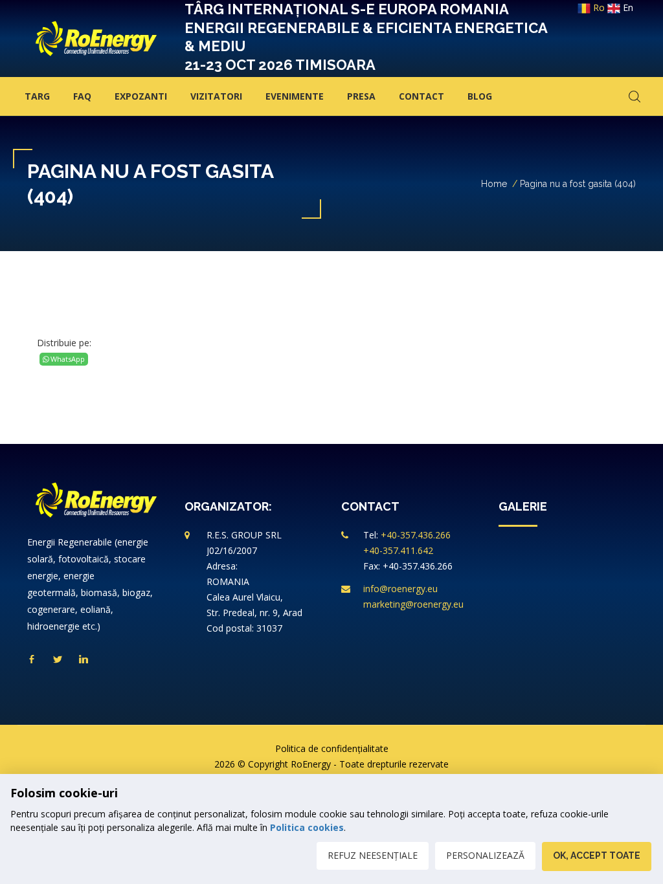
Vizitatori (216, 96)
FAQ (82, 96)
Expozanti (141, 96)
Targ (37, 96)
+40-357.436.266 (416, 535)
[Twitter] (57, 660)
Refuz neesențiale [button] (373, 855)
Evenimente (294, 96)
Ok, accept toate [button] (596, 855)
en (626, 7)
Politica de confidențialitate (331, 748)
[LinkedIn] (83, 660)
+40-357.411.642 (398, 550)
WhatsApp (67, 359)
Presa (361, 96)
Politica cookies (307, 827)
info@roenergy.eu (400, 588)
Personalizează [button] (485, 855)
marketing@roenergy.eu (413, 604)
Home (494, 184)
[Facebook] (31, 660)
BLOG (479, 96)
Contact (421, 96)
